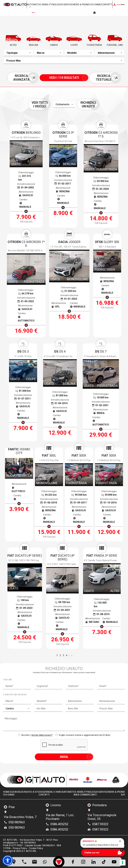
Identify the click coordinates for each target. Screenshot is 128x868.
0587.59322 (100, 824)
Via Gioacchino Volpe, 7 (20, 817)
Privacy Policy (20, 848)
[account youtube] (114, 862)
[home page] (15, 4)
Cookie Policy (36, 848)
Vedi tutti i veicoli (40, 104)
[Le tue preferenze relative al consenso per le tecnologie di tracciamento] (123, 863)
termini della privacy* (42, 735)
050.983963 (17, 822)
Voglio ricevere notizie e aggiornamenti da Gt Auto (84, 735)
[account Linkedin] (93, 862)
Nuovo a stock (33, 791)
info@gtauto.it (10, 842)
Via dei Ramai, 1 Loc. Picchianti (60, 817)
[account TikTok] (104, 862)
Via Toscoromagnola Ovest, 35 (102, 817)
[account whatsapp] (45, 862)
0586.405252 (59, 824)
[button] (7, 860)
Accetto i (37, 735)
